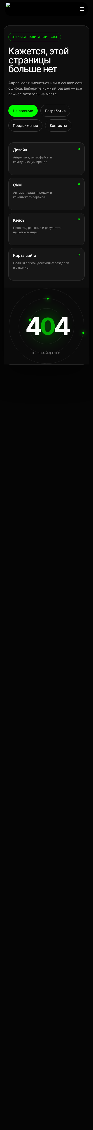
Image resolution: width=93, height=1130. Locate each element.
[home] (22, 9)
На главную (23, 111)
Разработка (55, 111)
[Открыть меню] (82, 9)
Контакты (58, 125)
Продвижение (25, 125)
